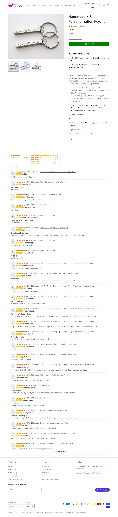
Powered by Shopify (28, 512)
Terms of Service (47, 469)
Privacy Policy (46, 466)
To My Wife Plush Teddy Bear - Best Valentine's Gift (59, 273)
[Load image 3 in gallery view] (36, 66)
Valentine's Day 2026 (15, 479)
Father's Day (12, 469)
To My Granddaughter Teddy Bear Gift (54, 228)
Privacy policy (49, 512)
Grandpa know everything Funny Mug (54, 423)
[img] (19, 155)
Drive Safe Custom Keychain (50, 195)
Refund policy (39, 512)
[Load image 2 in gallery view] (25, 66)
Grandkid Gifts (13, 476)
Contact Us (46, 473)
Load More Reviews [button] (59, 451)
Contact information (80, 512)
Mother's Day (12, 473)
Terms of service (58, 512)
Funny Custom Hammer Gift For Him (53, 182)
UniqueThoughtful (18, 512)
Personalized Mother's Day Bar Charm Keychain (58, 172)
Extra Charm (44, 205)
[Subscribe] (39, 490)
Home (10, 466)
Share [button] (72, 139)
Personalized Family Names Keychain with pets (57, 433)
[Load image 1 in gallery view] (13, 66)
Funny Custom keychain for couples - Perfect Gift (58, 344)
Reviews (45, 476)
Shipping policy (69, 512)
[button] (100, 5)
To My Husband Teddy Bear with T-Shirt (54, 375)
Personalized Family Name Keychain (53, 410)
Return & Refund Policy (50, 479)
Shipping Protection (47, 215)
